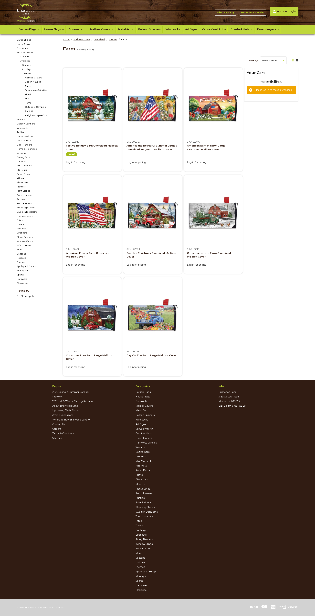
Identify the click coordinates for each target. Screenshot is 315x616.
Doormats (75, 29)
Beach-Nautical (33, 81)
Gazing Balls (23, 157)
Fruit (27, 98)
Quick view (92, 105)
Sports (20, 274)
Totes (19, 220)
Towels (20, 224)
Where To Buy (225, 12)
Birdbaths (22, 232)
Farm (28, 86)
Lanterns (21, 161)
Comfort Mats (240, 29)
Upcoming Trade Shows (66, 410)
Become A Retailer (253, 12)
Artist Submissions (62, 415)
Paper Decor (24, 174)
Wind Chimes (24, 245)
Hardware (22, 279)
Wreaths (21, 153)
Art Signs (191, 29)
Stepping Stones (26, 207)
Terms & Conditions (63, 433)
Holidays (26, 69)
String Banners (24, 237)
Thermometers (25, 216)
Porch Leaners (24, 195)
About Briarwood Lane (65, 405)
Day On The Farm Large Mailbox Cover (151, 355)
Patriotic (29, 111)
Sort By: (253, 60)
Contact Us (58, 424)
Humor (28, 102)
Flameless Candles (27, 149)
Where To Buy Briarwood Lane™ (71, 419)
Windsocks (173, 29)
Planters (21, 186)
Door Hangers (266, 29)
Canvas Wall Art (212, 29)
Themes (26, 73)
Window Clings (24, 241)
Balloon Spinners (149, 29)
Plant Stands (23, 190)
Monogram (23, 270)
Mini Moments (24, 165)
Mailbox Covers (100, 29)
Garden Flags (27, 29)
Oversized (25, 61)
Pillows (20, 178)
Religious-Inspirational (36, 115)
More (19, 249)
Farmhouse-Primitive (36, 90)
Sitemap (57, 438)
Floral (28, 94)
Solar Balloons (24, 203)
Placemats (22, 182)
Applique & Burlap (26, 266)
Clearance (22, 283)
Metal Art (124, 29)
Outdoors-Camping (35, 107)
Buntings (21, 228)
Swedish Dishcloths (27, 211)
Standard (25, 56)
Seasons (26, 65)
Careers (56, 428)
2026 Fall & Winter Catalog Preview (72, 401)
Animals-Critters (33, 77)
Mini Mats (22, 170)
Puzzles (21, 199)
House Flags (52, 29)
